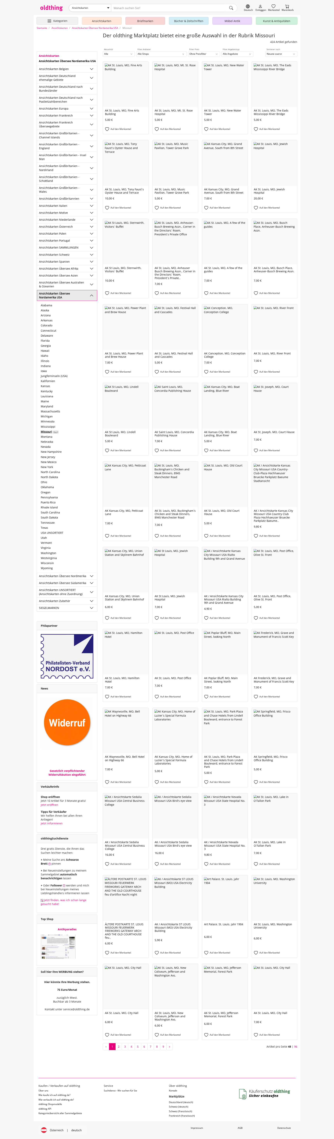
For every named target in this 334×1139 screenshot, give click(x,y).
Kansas (45, 386)
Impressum (197, 1128)
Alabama (46, 305)
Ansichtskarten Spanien (54, 261)
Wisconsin (47, 563)
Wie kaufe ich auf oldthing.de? (54, 1095)
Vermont (46, 543)
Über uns (43, 1090)
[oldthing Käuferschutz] (265, 1094)
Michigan (47, 416)
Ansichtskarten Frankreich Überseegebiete (56, 124)
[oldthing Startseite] (51, 8)
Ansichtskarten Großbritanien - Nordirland (59, 168)
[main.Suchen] (231, 8)
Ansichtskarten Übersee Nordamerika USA (54, 295)
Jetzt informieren (52, 823)
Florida (45, 340)
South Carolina (50, 512)
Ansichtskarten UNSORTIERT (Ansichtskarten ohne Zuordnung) (61, 592)
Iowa (44, 371)
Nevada (46, 447)
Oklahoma (47, 487)
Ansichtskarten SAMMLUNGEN (58, 247)
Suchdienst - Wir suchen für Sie (120, 1090)
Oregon (45, 492)
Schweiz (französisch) (180, 1111)
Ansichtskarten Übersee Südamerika (62, 583)
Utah (44, 538)
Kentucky (47, 391)
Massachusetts (50, 411)
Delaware (47, 335)
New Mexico (48, 462)
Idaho (44, 356)
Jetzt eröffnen (49, 805)
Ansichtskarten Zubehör (54, 601)
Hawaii (45, 350)
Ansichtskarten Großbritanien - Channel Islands (59, 135)
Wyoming (47, 568)
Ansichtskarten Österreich (56, 226)
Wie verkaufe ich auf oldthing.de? (56, 1099)
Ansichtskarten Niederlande (57, 219)
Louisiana (47, 396)
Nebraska (47, 442)
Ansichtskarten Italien (53, 206)
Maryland (47, 406)
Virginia (46, 548)
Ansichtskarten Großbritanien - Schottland (59, 179)
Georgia (46, 345)
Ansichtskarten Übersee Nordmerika (62, 576)
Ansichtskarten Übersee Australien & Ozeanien (61, 284)
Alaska (45, 310)
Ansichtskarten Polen (52, 233)
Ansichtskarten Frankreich (56, 115)
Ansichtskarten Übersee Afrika (58, 268)
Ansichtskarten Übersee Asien (58, 275)
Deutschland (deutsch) (181, 1102)
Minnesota (48, 421)
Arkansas (47, 320)
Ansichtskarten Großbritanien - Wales (59, 189)
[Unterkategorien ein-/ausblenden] (91, 69)
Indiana (46, 366)
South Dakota (49, 517)
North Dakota (49, 477)
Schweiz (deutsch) (178, 1106)
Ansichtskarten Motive (53, 213)
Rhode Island (49, 507)
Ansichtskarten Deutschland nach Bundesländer (61, 88)
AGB (240, 1128)
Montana (46, 436)
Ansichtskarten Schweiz (54, 254)
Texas (44, 527)
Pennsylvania (49, 497)
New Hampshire (51, 452)
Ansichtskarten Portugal (54, 240)
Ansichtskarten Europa (53, 108)
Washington (48, 553)
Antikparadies (67, 929)
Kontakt (173, 1090)
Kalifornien (48, 381)
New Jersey (48, 457)
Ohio (44, 482)
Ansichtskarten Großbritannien (59, 198)
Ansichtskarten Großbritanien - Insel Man (62, 157)
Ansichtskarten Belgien (54, 69)
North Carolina (50, 472)
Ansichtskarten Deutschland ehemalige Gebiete (57, 78)
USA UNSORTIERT (52, 533)
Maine (45, 401)
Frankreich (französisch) (182, 1115)
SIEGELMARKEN (49, 608)
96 (295, 1046)
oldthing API (44, 1108)
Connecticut (48, 330)
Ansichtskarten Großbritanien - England (59, 146)
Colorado (46, 325)
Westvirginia (49, 558)
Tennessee (48, 522)
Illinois (45, 361)
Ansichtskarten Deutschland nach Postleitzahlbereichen (61, 99)
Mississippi (48, 426)
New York (47, 467)
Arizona (46, 315)
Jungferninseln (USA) (54, 376)
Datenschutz (284, 1128)
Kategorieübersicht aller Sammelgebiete (60, 1113)
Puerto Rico (48, 502)
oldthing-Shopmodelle (50, 1104)
